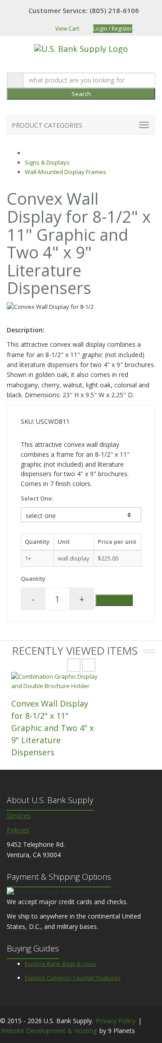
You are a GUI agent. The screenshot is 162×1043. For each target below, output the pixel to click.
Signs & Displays (47, 162)
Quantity (33, 578)
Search (81, 94)
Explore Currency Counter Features (73, 978)
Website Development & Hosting (49, 1030)
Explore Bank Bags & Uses (60, 964)
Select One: (37, 498)
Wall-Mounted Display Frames (65, 172)
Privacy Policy (115, 1020)
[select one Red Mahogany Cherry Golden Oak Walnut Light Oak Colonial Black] (81, 514)
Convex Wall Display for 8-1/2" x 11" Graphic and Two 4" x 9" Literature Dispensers (52, 728)
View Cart (66, 28)
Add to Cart (114, 600)
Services (19, 815)
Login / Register (112, 28)
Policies (18, 830)
